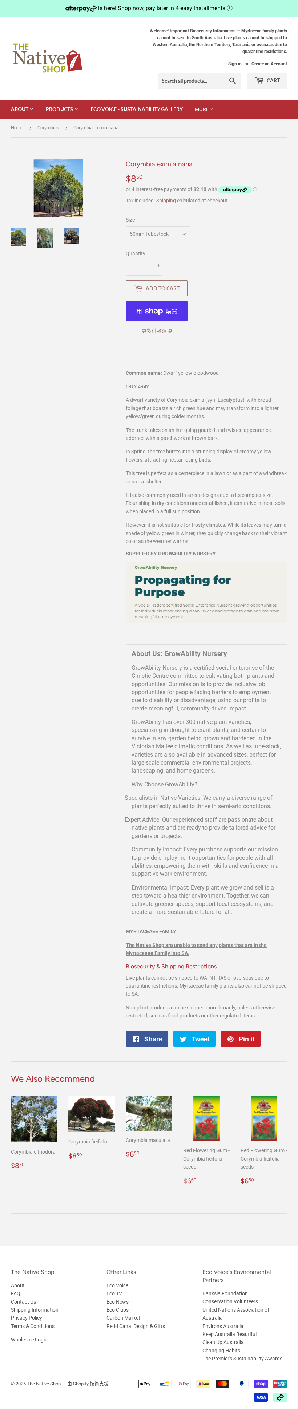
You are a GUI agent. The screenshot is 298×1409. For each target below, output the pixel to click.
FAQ (15, 1293)
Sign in (235, 63)
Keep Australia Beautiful (229, 1334)
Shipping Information (35, 1310)
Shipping (166, 200)
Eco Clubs (117, 1310)
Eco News (117, 1302)
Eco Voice (117, 1285)
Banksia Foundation (225, 1293)
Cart (273, 80)
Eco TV (114, 1293)
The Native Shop (44, 1383)
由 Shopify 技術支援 (88, 1383)
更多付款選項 (156, 331)
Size (130, 220)
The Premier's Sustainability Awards (242, 1358)
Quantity (135, 253)
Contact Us (23, 1302)
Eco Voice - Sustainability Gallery (136, 109)
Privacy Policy (26, 1318)
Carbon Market (123, 1318)
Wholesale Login (29, 1340)
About (20, 109)
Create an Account (269, 63)
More (202, 109)
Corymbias (48, 127)
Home (17, 127)
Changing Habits (221, 1350)
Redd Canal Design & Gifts (135, 1326)
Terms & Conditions (33, 1326)
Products (60, 109)
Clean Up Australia (223, 1342)
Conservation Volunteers (230, 1301)
